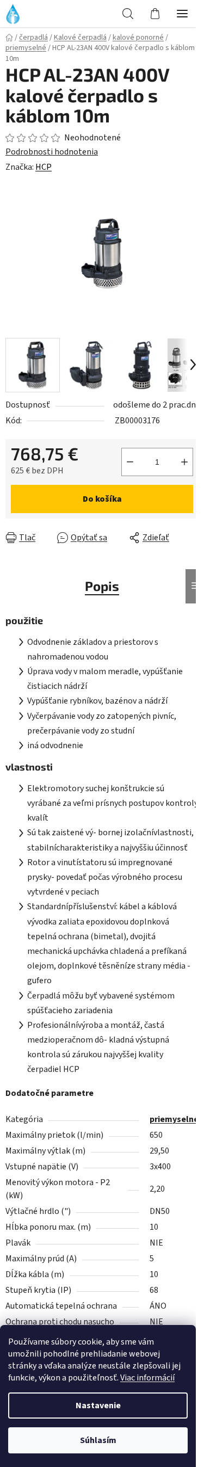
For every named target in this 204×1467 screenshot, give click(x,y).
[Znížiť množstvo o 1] (130, 462)
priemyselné (174, 1119)
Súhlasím (98, 1440)
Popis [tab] (102, 586)
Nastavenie (98, 1405)
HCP (43, 167)
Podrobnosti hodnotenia (51, 152)
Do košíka (102, 499)
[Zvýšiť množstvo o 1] (184, 462)
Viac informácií (147, 1378)
